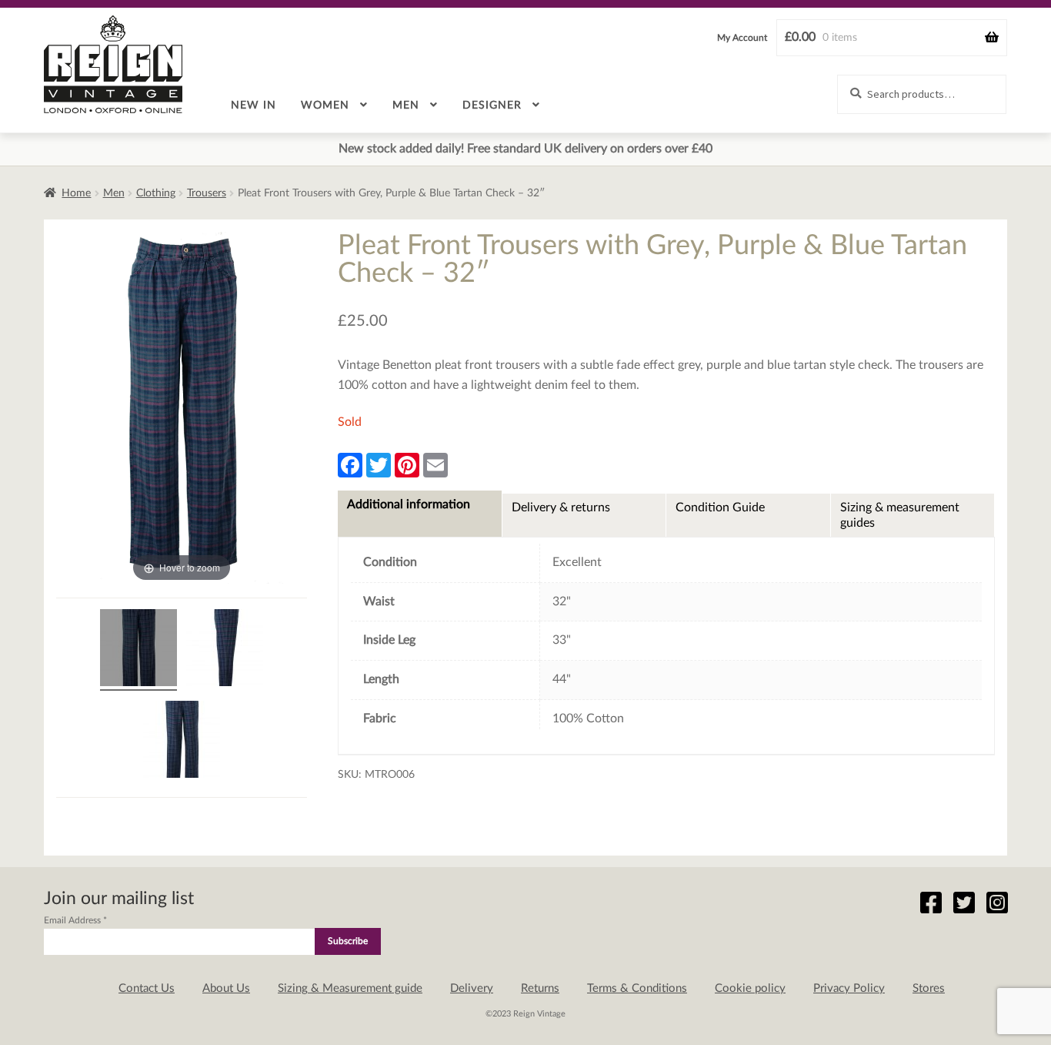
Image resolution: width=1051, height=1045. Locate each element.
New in (253, 105)
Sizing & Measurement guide (350, 988)
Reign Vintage (113, 64)
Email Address (75, 920)
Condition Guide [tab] (720, 507)
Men (405, 105)
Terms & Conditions (637, 988)
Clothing (155, 193)
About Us (226, 988)
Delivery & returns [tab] (561, 507)
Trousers (206, 193)
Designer (492, 105)
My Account (742, 37)
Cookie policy (750, 988)
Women (325, 105)
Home (76, 193)
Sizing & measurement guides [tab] (899, 515)
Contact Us (146, 988)
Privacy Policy (849, 988)
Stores (929, 988)
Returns (540, 988)
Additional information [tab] (408, 504)
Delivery (471, 988)
